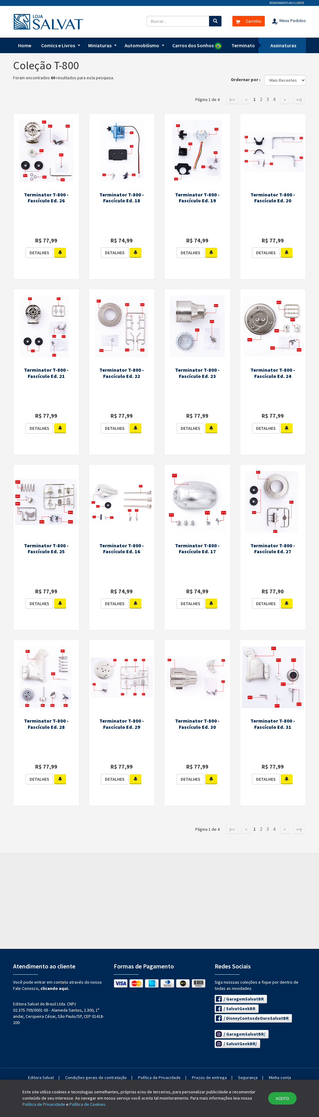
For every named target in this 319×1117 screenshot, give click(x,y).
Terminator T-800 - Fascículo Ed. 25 (46, 548)
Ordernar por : (247, 79)
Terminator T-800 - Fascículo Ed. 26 (46, 197)
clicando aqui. (54, 988)
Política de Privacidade (159, 1077)
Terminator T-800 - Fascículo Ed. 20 (272, 197)
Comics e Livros (58, 45)
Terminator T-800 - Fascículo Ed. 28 (46, 724)
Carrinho (253, 21)
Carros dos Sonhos (193, 45)
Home (24, 45)
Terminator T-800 (250, 45)
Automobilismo (142, 45)
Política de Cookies (87, 1104)
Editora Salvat (41, 1077)
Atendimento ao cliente (286, 3)
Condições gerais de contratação (96, 1077)
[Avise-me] (60, 253)
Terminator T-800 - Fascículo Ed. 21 (46, 373)
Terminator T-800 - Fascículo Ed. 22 (121, 373)
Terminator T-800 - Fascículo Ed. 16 (121, 548)
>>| (299, 99)
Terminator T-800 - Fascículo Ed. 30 (197, 724)
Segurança (248, 1077)
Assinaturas (283, 45)
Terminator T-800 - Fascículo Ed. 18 (121, 197)
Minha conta (280, 1077)
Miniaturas (100, 45)
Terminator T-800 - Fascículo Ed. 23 (197, 373)
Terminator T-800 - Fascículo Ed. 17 (197, 548)
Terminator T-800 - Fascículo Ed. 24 (272, 373)
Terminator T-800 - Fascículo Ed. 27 (272, 548)
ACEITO (282, 1098)
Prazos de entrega (209, 1077)
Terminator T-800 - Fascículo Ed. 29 (121, 724)
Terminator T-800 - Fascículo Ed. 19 (197, 197)
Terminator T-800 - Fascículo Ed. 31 (272, 724)
